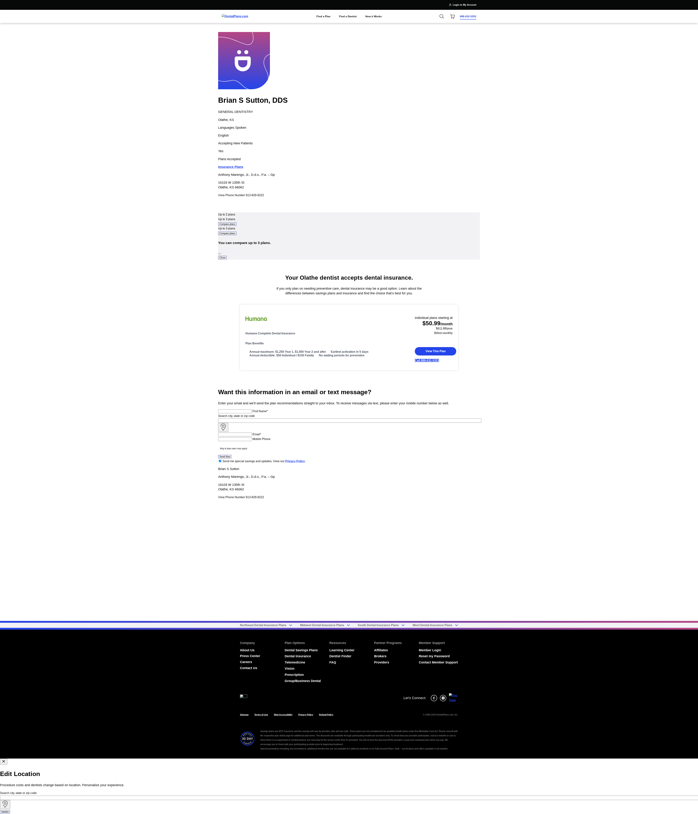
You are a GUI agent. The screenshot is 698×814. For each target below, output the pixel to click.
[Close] (219, 253)
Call (427, 360)
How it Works (373, 16)
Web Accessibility (283, 714)
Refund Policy (326, 714)
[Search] (441, 16)
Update (5, 811)
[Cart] (452, 16)
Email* (256, 434)
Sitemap (244, 714)
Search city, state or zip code (236, 415)
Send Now (224, 456)
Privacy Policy (295, 461)
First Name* (260, 411)
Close (222, 257)
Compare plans (227, 224)
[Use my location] (223, 427)
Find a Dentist (348, 16)
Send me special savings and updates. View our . (264, 461)
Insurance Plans (230, 167)
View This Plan (436, 351)
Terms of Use (261, 714)
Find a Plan (323, 16)
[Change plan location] (229, 5)
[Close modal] (3, 762)
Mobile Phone (261, 439)
